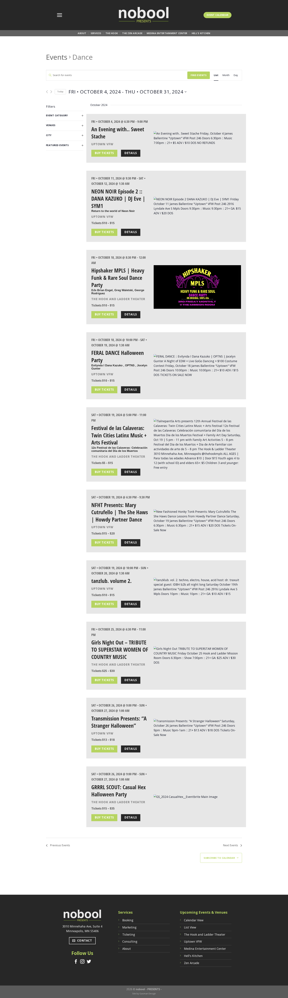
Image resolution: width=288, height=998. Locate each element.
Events (56, 57)
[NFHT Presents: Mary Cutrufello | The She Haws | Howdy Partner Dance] (197, 521)
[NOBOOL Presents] (144, 15)
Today (60, 91)
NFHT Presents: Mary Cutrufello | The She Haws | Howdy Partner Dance (119, 512)
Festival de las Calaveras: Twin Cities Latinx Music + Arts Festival (119, 435)
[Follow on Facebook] (76, 961)
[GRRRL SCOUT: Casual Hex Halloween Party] (197, 797)
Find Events (198, 75)
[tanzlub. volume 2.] (197, 587)
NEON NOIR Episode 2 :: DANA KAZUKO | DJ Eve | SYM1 (118, 198)
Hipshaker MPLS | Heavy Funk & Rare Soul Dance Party (117, 278)
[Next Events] (51, 91)
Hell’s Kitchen (201, 33)
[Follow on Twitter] (89, 961)
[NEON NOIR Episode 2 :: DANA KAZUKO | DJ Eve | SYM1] (197, 206)
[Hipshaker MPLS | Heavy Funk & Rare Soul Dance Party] (197, 287)
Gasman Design (148, 993)
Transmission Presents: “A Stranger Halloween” (119, 722)
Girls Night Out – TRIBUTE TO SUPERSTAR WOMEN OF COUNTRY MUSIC (119, 649)
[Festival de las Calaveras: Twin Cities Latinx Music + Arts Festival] (197, 444)
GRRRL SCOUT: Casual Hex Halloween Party (118, 790)
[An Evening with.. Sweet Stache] (197, 138)
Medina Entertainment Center (167, 33)
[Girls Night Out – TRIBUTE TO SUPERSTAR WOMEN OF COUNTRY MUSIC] (197, 655)
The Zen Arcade (132, 33)
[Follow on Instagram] (82, 961)
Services (96, 33)
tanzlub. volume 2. (111, 581)
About (82, 33)
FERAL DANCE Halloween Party (117, 356)
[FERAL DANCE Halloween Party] (197, 365)
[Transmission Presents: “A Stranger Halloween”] (197, 728)
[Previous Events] (47, 91)
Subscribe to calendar (219, 857)
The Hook (112, 33)
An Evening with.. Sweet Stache (117, 132)
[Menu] (59, 15)
